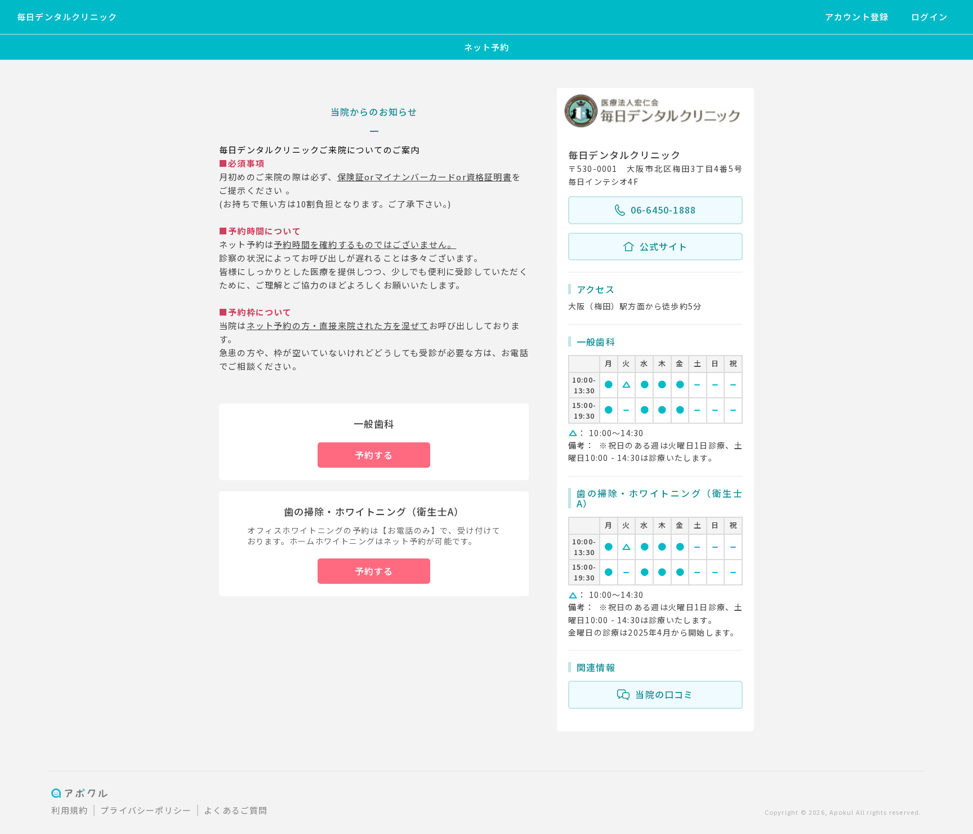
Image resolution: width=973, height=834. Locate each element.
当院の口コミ (664, 694)
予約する (374, 455)
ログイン (929, 17)
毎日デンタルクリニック (67, 17)
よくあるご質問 (235, 810)
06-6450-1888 (663, 209)
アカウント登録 (857, 17)
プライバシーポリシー (145, 810)
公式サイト (664, 246)
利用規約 (69, 810)
